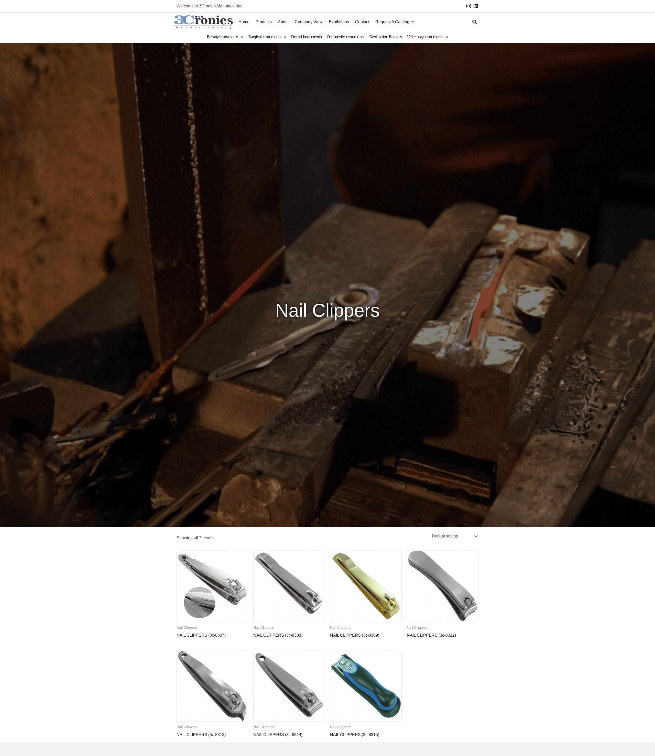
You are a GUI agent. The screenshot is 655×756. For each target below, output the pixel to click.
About (283, 22)
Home (243, 22)
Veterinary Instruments (425, 37)
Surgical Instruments (264, 37)
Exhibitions (339, 22)
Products (264, 22)
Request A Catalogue (394, 22)
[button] (475, 22)
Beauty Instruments (222, 37)
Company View (309, 22)
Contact (362, 22)
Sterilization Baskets (385, 37)
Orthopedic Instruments (345, 37)
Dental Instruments (306, 37)
